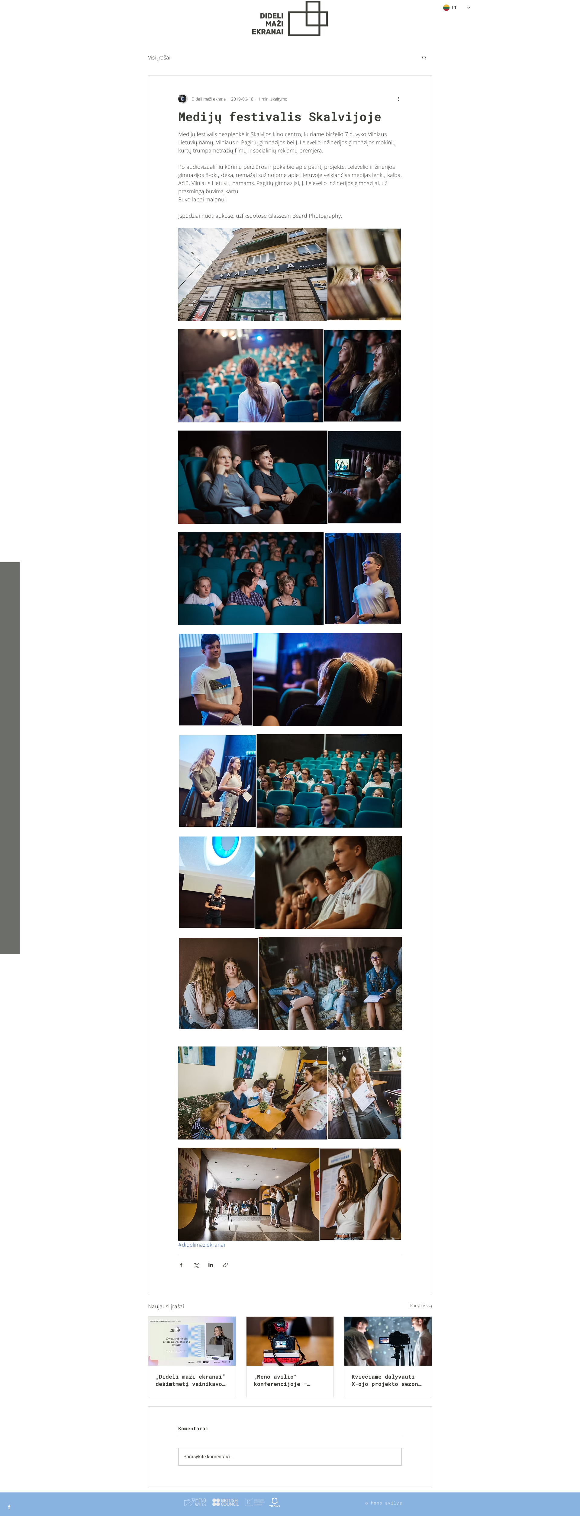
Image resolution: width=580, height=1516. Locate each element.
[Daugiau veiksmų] (398, 98)
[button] (10, 9)
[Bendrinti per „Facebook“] (181, 1265)
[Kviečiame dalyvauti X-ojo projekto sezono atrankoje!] (388, 1341)
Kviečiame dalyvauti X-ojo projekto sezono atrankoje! (386, 1380)
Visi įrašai (159, 57)
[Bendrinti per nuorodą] (225, 1265)
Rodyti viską (421, 1305)
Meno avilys (386, 1503)
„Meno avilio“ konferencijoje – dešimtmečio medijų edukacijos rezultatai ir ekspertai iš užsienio (289, 1380)
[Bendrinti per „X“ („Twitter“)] (196, 1265)
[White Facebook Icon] (9, 1507)
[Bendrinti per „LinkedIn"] (211, 1265)
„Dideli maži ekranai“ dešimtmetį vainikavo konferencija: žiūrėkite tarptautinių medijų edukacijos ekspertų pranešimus (190, 1380)
